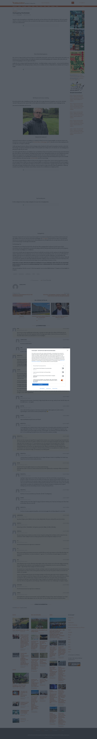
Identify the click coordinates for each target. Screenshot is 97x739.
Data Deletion (42, 388)
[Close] (68, 351)
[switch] (62, 368)
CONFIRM (40, 384)
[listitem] (48, 365)
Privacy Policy (54, 388)
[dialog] (48, 369)
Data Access (48, 388)
